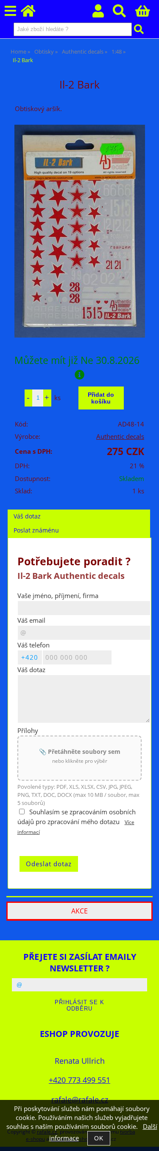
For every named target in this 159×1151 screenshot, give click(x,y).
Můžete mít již (76, 360)
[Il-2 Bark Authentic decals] (79, 231)
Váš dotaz (27, 516)
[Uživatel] (102, 13)
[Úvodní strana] (33, 13)
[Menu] (10, 11)
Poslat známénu (36, 530)
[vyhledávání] (124, 13)
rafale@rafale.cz (79, 1099)
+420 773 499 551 (79, 1079)
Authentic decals (120, 436)
